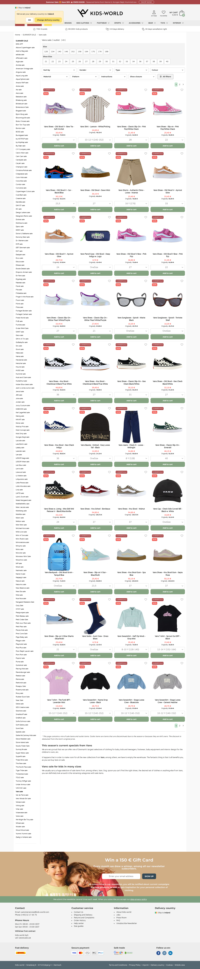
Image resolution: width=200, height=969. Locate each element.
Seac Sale (19, 700)
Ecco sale (19, 258)
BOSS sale (20, 132)
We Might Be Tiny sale (24, 820)
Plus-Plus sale (21, 648)
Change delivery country (48, 20)
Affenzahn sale (21, 58)
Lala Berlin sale (21, 444)
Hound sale (20, 367)
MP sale (19, 563)
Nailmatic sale (21, 570)
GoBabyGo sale (22, 342)
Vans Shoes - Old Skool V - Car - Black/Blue (59, 191)
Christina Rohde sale (24, 170)
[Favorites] (73, 90)
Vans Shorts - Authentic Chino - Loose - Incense (131, 191)
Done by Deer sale (23, 237)
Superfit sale (20, 756)
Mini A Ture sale (22, 535)
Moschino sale (21, 560)
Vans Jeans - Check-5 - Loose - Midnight (131, 446)
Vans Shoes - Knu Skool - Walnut (131, 509)
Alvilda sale (20, 65)
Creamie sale (20, 198)
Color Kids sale (21, 177)
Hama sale (20, 356)
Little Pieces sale (22, 483)
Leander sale (20, 451)
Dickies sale (20, 219)
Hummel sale (21, 374)
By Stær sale (20, 146)
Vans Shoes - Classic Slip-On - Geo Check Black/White (131, 382)
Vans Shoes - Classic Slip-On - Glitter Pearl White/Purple (59, 319)
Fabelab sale (20, 283)
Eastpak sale (20, 255)
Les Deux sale (21, 465)
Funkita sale (20, 325)
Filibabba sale (21, 293)
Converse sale (21, 188)
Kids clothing (82, 23)
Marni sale (20, 518)
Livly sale (19, 490)
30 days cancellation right (156, 29)
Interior (177, 23)
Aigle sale (19, 62)
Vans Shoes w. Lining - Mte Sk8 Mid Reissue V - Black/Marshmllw (59, 510)
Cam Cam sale (21, 156)
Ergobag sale (21, 279)
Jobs (118, 915)
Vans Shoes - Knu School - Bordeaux (95, 509)
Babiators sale (21, 97)
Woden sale (20, 827)
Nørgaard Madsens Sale (25, 602)
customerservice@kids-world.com (35, 912)
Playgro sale (20, 641)
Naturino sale (21, 584)
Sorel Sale (19, 728)
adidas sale (20, 55)
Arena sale (20, 86)
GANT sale (20, 332)
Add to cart (59, 146)
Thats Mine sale (22, 760)
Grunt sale (20, 349)
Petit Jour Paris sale (23, 623)
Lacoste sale (20, 441)
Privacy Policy (134, 965)
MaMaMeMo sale (22, 504)
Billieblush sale (21, 104)
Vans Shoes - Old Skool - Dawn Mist (95, 190)
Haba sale (19, 353)
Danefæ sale (20, 202)
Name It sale (20, 574)
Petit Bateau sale (22, 616)
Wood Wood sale (22, 830)
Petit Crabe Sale (22, 620)
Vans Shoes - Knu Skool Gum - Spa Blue (131, 573)
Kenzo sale (20, 423)
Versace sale (20, 802)
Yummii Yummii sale (23, 834)
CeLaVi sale (20, 163)
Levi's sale (19, 469)
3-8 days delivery (117, 29)
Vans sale (42, 35)
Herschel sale (21, 363)
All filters (166, 76)
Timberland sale (22, 774)
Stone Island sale (22, 742)
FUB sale (19, 321)
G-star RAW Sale (22, 328)
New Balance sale (22, 588)
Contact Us (78, 912)
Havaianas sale (21, 360)
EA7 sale (19, 251)
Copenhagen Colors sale (25, 191)
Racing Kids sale (22, 669)
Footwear (102, 23)
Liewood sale (21, 472)
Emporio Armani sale (24, 272)
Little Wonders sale (23, 486)
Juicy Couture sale (23, 405)
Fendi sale (20, 286)
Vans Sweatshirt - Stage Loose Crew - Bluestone (131, 701)
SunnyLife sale (21, 749)
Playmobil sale (21, 644)
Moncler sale (21, 553)
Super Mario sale (22, 753)
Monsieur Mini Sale (23, 556)
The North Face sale (23, 767)
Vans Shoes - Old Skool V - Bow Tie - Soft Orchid (59, 128)
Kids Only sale (21, 434)
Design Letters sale (23, 212)
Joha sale (19, 398)
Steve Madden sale (23, 739)
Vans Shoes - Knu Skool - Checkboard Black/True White (59, 382)
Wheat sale (20, 823)
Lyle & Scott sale (22, 497)
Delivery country (157, 965)
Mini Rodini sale (22, 539)
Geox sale (19, 335)
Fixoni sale (20, 300)
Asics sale (19, 93)
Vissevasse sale (21, 813)
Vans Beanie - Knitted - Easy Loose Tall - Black (95, 446)
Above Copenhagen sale (25, 48)
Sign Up (149, 876)
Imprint (145, 965)
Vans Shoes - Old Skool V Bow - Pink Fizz (131, 255)
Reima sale (20, 679)
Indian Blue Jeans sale (24, 384)
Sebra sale (20, 704)
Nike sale (19, 595)
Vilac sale (19, 809)
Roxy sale (19, 693)
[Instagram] (164, 953)
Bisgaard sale (21, 111)
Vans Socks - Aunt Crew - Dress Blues (95, 637)
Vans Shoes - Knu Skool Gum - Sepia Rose (168, 573)
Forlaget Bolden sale (24, 311)
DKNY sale (20, 230)
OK (29, 20)
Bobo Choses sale (22, 121)
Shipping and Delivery (83, 915)
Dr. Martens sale (22, 241)
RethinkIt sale (21, 683)
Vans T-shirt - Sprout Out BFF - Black (168, 637)
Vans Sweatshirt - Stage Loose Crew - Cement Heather (167, 701)
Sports (117, 23)
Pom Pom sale (21, 655)
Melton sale (20, 521)
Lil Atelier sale (21, 476)
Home (17, 35)
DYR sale (19, 244)
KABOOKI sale (21, 409)
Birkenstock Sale (22, 107)
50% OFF (19, 44)
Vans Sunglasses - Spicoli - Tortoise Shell (167, 319)
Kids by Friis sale (22, 427)
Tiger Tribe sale (21, 770)
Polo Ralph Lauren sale (24, 651)
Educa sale (20, 262)
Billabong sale (21, 100)
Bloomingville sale (23, 118)
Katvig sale (20, 416)
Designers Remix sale (24, 216)
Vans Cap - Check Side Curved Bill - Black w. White (167, 510)
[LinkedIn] (170, 953)
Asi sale (19, 90)
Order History (80, 920)
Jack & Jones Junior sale (25, 388)
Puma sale (20, 662)
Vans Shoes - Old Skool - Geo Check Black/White (167, 382)
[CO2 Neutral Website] (129, 953)
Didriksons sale (21, 223)
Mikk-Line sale (21, 532)
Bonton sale (20, 128)
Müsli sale (19, 567)
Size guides (78, 926)
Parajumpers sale (22, 613)
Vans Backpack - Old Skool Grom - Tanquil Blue (59, 573)
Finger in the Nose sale (24, 297)
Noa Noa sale (21, 599)
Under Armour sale (23, 784)
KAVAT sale (20, 420)
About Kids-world (123, 912)
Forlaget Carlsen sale (24, 314)
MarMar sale (20, 514)
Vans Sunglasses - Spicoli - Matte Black (131, 319)
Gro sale (19, 346)
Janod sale (20, 391)
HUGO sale (20, 370)
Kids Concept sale (22, 430)
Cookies (169, 965)
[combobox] (59, 139)
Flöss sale (19, 307)
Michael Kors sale (22, 528)
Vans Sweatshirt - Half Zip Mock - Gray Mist (131, 637)
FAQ (118, 920)
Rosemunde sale (22, 690)
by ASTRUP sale (22, 139)
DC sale (19, 209)
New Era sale (21, 591)
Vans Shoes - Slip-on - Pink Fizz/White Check (168, 128)
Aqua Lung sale (22, 76)
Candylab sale (21, 160)
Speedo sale (20, 732)
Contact (20, 908)
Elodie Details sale (23, 269)
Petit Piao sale (21, 627)
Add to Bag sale (22, 51)
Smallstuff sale (21, 714)
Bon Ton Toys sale (23, 125)
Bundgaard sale (22, 135)
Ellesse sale (20, 265)
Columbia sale (21, 181)
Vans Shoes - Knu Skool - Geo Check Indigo (59, 446)
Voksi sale (19, 816)
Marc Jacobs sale (22, 507)
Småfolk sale (20, 718)
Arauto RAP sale (22, 83)
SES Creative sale (22, 707)
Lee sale (19, 455)
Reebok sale (20, 676)
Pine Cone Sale (21, 634)
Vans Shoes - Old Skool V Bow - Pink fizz (168, 255)
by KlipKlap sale (22, 142)
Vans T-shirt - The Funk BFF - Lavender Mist (59, 701)
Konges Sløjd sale (22, 437)
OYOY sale (20, 609)
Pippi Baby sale (22, 637)
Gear (150, 23)
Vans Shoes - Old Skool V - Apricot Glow (167, 191)
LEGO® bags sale (22, 458)
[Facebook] (158, 953)
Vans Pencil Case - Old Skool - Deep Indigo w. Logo (95, 255)
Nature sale (20, 581)
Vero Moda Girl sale (23, 799)
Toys (163, 23)
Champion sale (21, 167)
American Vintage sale (24, 69)
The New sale (21, 763)
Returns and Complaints (84, 918)
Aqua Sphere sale (22, 79)
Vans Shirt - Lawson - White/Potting (95, 127)
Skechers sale (21, 711)
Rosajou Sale (21, 686)
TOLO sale (20, 777)
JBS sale (19, 395)
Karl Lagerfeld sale (23, 413)
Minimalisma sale (22, 542)
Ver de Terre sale (22, 795)
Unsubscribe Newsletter (126, 923)
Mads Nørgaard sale (23, 500)
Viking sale (20, 806)
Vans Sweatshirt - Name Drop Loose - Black (95, 701)
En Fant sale (20, 276)
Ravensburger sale (23, 672)
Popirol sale (20, 658)
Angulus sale (21, 72)
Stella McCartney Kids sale (26, 735)
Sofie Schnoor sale (23, 721)
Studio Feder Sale (22, 746)
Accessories (135, 23)
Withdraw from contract (25, 931)
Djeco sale (20, 227)
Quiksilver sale (21, 665)
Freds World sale (22, 318)
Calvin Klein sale (22, 153)
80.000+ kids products (78, 29)
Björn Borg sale (22, 114)
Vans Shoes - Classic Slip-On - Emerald (167, 446)
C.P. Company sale (23, 149)
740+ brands (41, 29)
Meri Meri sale (21, 525)
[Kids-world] (100, 13)
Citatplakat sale (22, 174)
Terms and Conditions (118, 965)
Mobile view (180, 965)
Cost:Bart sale (21, 195)
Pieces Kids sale (22, 630)
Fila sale (19, 290)
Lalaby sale (20, 448)
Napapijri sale (21, 577)
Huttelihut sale (21, 381)
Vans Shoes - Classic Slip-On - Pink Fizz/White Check (131, 128)
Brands (68, 23)
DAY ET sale (20, 205)
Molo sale (19, 549)
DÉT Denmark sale (23, 248)
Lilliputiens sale (22, 479)
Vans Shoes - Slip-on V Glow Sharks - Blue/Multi (59, 637)
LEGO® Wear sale (22, 462)
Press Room (121, 918)
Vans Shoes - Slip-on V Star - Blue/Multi (95, 573)
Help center (79, 923)
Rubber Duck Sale (23, 697)
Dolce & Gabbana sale (24, 234)
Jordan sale (20, 402)
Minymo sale (21, 546)
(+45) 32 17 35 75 (29, 915)
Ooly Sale (19, 606)
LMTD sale (20, 493)
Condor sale (20, 184)
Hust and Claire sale (23, 377)
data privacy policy (138, 899)
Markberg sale (21, 511)
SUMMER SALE (29, 35)
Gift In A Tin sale (22, 339)
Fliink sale (19, 304)
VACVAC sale (21, 788)
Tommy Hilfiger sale (23, 781)
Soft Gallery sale (22, 725)
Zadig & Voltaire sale (23, 837)
